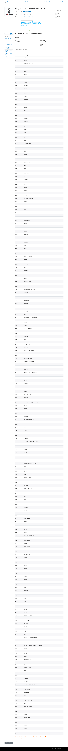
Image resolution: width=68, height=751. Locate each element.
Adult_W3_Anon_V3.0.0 (8, 41)
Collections (35, 1)
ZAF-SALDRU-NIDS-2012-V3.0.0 (18, 5)
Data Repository (28, 1)
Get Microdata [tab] (32, 30)
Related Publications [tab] (41, 30)
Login (62, 1)
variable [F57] (26, 5)
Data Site (8, 5)
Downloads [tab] (25, 30)
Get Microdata (27, 11)
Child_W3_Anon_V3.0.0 (8, 42)
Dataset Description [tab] (9, 30)
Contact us (56, 1)
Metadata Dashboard (48, 1)
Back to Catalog (9, 742)
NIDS (11, 5)
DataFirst (7, 1)
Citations (40, 1)
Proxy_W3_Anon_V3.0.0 (8, 56)
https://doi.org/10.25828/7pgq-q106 (27, 16)
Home (5, 5)
